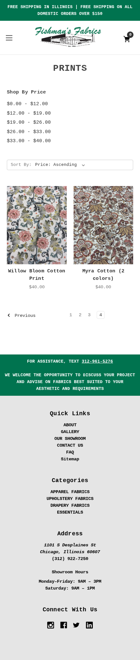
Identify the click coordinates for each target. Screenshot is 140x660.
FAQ (70, 452)
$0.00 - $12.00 (27, 104)
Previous (23, 315)
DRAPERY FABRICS (70, 505)
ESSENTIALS (70, 512)
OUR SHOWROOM (70, 438)
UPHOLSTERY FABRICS (70, 498)
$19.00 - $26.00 (29, 122)
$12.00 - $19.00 (29, 113)
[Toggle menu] (9, 37)
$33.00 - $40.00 (29, 141)
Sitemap (70, 459)
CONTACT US (70, 445)
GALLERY (70, 431)
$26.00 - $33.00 (29, 132)
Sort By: (21, 164)
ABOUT (70, 425)
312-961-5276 (97, 361)
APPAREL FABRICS (70, 491)
